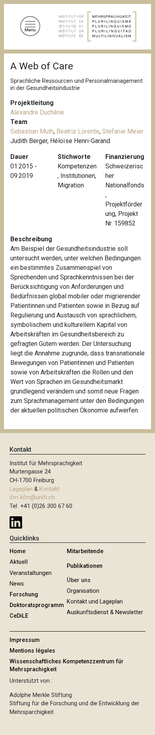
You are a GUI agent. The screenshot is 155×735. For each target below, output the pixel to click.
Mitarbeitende (85, 551)
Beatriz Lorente (77, 131)
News (17, 583)
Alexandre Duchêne (37, 112)
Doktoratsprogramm (37, 605)
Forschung (24, 594)
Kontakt (49, 489)
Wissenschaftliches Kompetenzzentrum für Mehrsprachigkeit (67, 665)
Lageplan (21, 489)
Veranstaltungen (31, 573)
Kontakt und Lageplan (95, 601)
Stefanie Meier (122, 131)
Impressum (25, 640)
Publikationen (85, 566)
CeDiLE (19, 616)
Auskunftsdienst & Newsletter (105, 612)
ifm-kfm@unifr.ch (32, 497)
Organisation (83, 591)
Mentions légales (32, 650)
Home (17, 551)
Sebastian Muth (32, 131)
